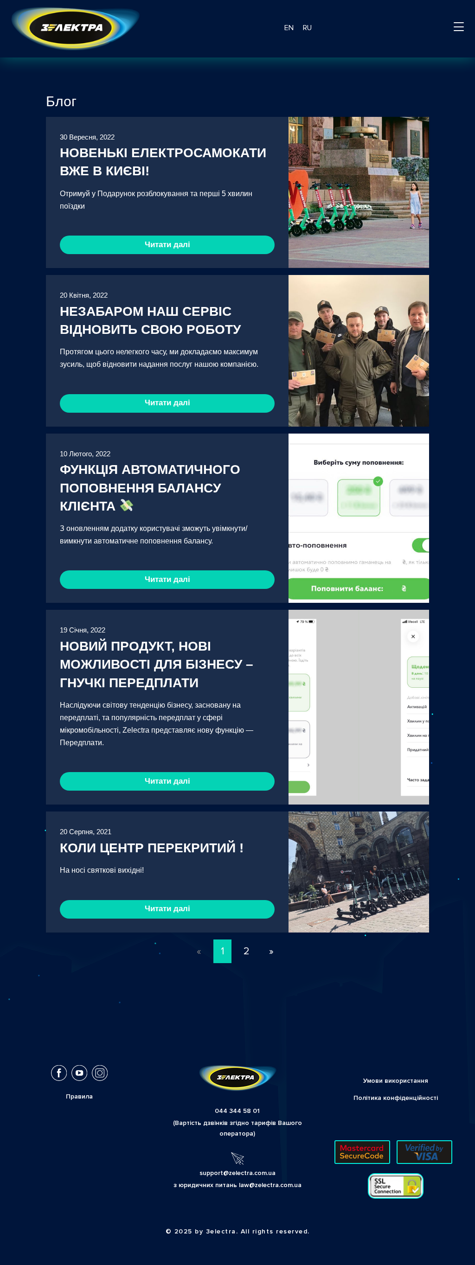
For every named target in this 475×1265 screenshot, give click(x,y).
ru (307, 27)
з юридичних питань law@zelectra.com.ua (237, 1185)
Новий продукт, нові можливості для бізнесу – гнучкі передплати (156, 664)
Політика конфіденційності (395, 1098)
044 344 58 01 (237, 1111)
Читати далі (167, 244)
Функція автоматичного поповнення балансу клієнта (150, 487)
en (289, 27)
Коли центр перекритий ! (152, 848)
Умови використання (395, 1081)
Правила (79, 1096)
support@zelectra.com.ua (237, 1173)
